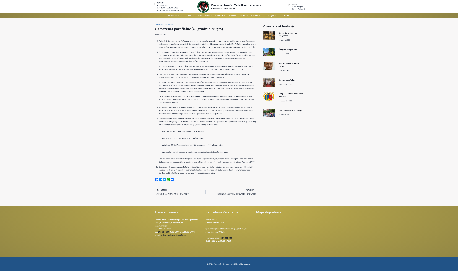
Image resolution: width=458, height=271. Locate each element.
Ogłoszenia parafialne (164, 24)
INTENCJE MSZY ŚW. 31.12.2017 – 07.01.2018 (236, 192)
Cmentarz (220, 16)
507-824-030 (164, 5)
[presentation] (269, 35)
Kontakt (286, 16)
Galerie (232, 16)
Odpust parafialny (287, 80)
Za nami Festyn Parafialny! (290, 110)
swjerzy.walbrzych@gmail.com (172, 10)
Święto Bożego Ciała (288, 49)
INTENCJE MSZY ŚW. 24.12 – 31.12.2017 (172, 192)
